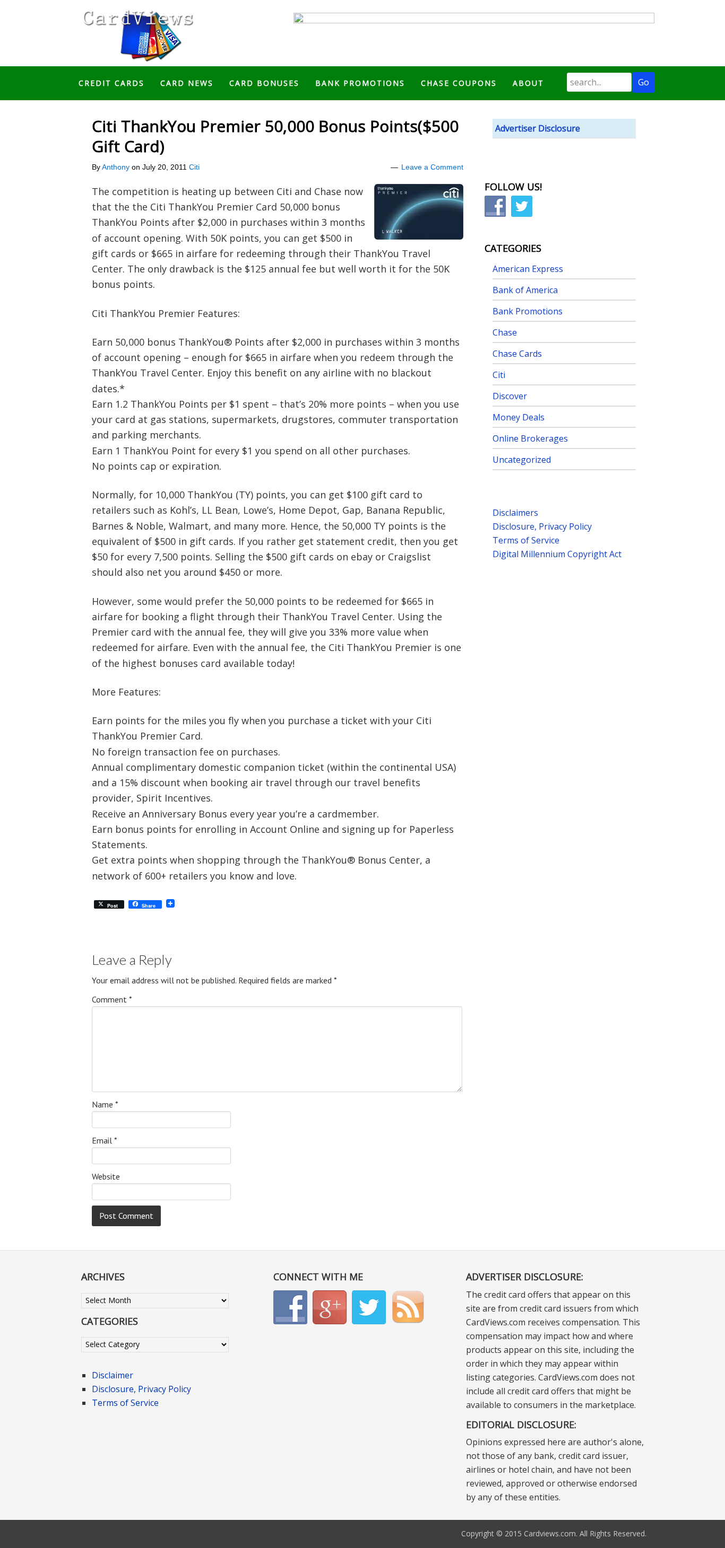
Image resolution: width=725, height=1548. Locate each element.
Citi (194, 167)
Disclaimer (112, 1375)
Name (105, 1104)
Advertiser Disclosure (537, 128)
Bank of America (525, 290)
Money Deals (519, 417)
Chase (505, 332)
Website (106, 1176)
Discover (510, 396)
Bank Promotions (528, 311)
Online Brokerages (530, 438)
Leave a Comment (432, 167)
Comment (112, 999)
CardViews (136, 33)
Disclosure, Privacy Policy (542, 526)
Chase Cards (517, 353)
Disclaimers (515, 512)
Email (104, 1140)
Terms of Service (526, 540)
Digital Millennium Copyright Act (557, 554)
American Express (528, 269)
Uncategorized (522, 459)
